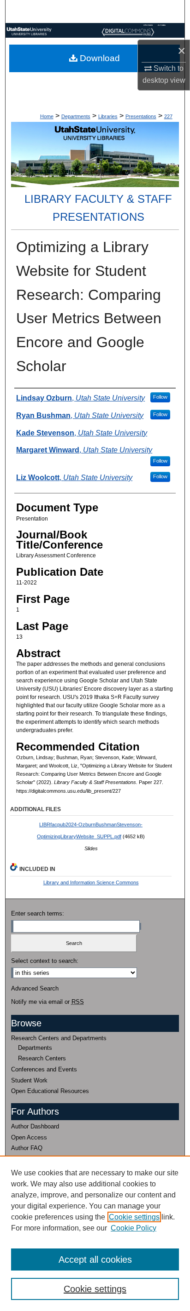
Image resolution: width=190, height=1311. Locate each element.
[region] (95, 1233)
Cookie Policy (133, 1228)
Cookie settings (134, 1217)
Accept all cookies (95, 1259)
